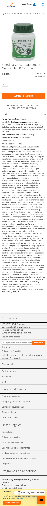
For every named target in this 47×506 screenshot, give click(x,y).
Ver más (20, 498)
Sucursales (7, 376)
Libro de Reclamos (10, 417)
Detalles (5, 114)
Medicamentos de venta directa (16, 453)
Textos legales (8, 432)
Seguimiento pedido (11, 336)
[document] (24, 498)
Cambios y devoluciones (13, 407)
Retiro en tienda (9, 412)
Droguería (6, 463)
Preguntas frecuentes (11, 396)
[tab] (23, 114)
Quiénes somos (9, 371)
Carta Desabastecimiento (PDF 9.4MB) (19, 458)
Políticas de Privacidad (12, 351)
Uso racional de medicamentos (16, 447)
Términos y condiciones (12, 442)
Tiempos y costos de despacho (16, 401)
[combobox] (23, 13)
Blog (4, 381)
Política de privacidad (11, 437)
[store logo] (11, 5)
